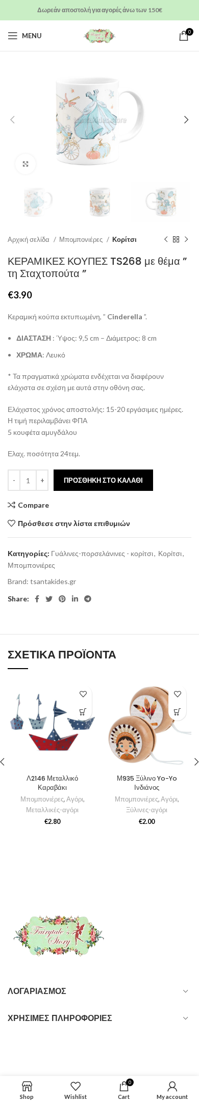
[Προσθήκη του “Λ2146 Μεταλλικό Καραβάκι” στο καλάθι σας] (83, 712)
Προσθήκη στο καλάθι (103, 480)
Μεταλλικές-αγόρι (52, 810)
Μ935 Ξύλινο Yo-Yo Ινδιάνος (147, 783)
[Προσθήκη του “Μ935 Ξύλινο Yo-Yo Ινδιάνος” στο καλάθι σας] (177, 712)
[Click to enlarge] (25, 164)
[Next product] (186, 239)
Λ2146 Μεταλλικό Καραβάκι (52, 783)
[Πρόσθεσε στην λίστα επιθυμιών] (83, 694)
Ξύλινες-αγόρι (146, 810)
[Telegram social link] (87, 598)
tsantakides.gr (53, 581)
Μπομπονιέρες (81, 239)
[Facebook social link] (37, 598)
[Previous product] (166, 239)
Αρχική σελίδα (29, 239)
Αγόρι (74, 799)
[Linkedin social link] (75, 598)
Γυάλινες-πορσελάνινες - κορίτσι (102, 553)
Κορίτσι (124, 239)
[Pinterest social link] (62, 598)
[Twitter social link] (49, 598)
